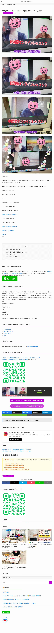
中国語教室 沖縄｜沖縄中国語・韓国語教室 (14, 465)
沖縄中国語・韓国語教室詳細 (13, 249)
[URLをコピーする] (48, 482)
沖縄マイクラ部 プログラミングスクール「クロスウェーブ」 (17, 358)
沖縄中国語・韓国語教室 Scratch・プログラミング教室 (15, 359)
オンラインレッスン (8, 331)
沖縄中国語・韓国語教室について (16, 251)
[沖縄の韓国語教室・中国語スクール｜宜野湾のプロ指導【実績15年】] (27, 1)
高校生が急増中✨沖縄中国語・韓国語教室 (13, 607)
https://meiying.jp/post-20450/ (9, 226)
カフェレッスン (7, 333)
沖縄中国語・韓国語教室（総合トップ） (14, 464)
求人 (5, 335)
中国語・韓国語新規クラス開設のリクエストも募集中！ (16, 599)
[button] (6, 482)
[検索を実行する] (50, 582)
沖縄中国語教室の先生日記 (8, 13)
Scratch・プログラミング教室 (15, 256)
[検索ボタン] (52, 1)
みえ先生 (4, 234)
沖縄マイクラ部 (36, 358)
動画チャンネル (12, 254)
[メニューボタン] (1, 1)
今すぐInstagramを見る (15, 439)
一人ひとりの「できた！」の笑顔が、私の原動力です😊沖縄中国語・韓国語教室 (22, 596)
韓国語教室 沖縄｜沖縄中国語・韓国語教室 (14, 467)
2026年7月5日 (6, 592)
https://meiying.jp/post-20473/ (9, 214)
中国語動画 (6, 587)
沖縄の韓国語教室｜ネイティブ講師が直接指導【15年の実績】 (17, 451)
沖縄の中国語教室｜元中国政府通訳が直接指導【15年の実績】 (17, 449)
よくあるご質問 (7, 330)
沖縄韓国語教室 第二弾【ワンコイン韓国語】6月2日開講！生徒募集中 (19, 603)
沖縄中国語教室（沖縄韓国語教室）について (18, 252)
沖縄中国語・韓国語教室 (8, 230)
